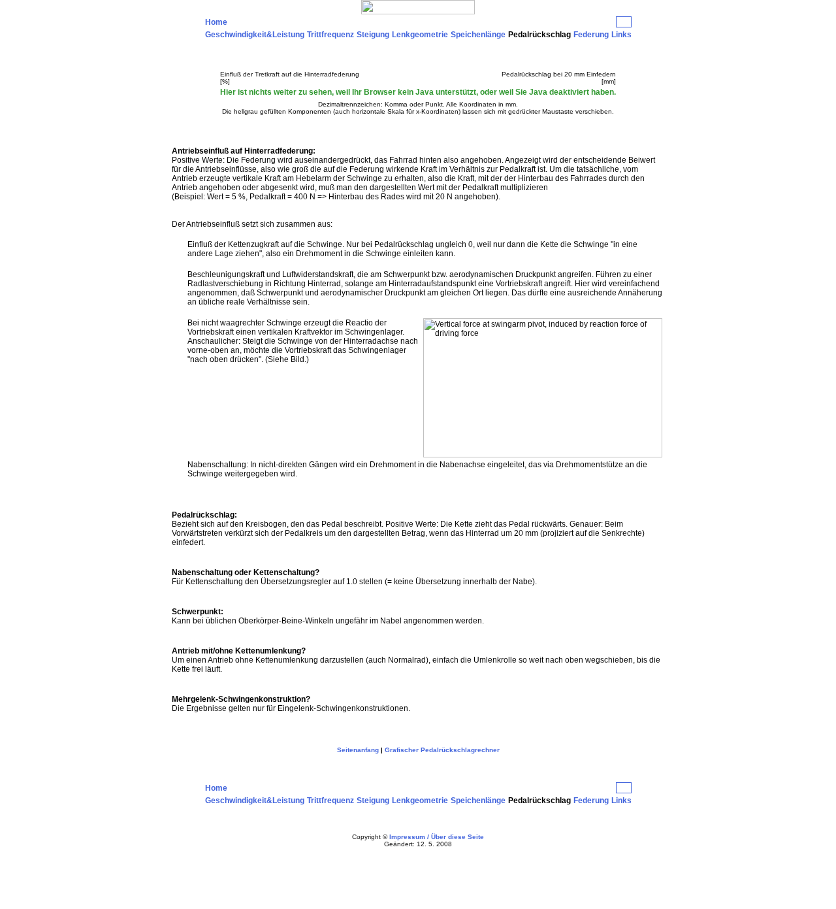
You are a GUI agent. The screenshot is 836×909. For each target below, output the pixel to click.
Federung (591, 34)
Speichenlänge (478, 34)
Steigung (373, 34)
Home (216, 22)
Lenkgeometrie (420, 34)
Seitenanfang (358, 749)
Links (621, 34)
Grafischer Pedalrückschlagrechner (442, 749)
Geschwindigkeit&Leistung (254, 34)
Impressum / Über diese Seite (436, 836)
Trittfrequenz (330, 34)
